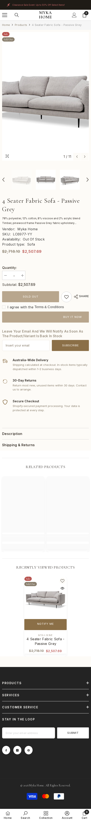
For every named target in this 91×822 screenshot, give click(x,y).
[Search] (16, 15)
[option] (45, 96)
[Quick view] (62, 588)
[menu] (4, 15)
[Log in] (74, 15)
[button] (77, 156)
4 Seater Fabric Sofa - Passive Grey (45, 641)
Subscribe (70, 345)
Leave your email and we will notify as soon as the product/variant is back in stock (42, 333)
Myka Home (27, 229)
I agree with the (20, 307)
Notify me (45, 623)
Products (21, 25)
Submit (73, 732)
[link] (66, 297)
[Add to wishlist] (62, 581)
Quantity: (9, 268)
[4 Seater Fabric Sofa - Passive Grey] (45, 598)
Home (6, 25)
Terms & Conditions (49, 307)
